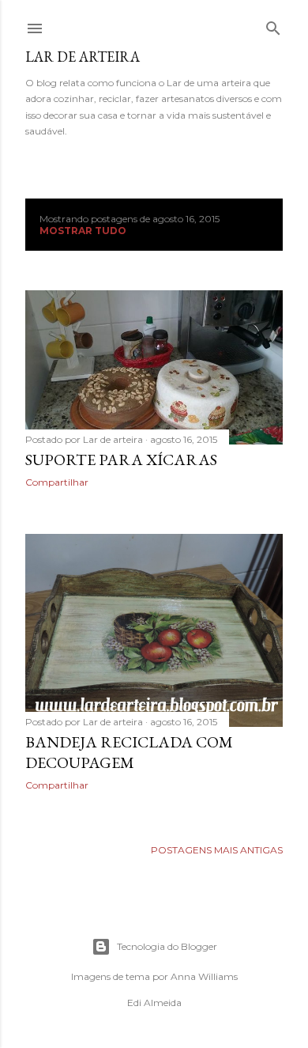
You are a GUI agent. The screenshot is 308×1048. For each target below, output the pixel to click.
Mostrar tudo (82, 230)
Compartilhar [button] (56, 482)
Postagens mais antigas (217, 850)
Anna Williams (204, 976)
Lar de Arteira (82, 56)
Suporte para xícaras (121, 459)
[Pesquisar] (273, 24)
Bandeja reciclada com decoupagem (129, 752)
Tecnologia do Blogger (167, 946)
